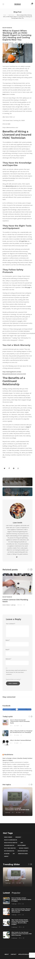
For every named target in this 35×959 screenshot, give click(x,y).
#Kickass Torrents (23, 848)
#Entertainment (22, 845)
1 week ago (13, 903)
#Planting (6, 853)
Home (4, 15)
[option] (17, 589)
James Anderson (6, 605)
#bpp (22, 842)
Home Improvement (17, 480)
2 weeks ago (14, 927)
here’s (4, 94)
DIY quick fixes (23, 241)
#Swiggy (6, 856)
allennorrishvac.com (11, 186)
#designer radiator (9, 845)
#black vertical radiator (10, 842)
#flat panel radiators (10, 848)
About (7, 954)
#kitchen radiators (9, 850)
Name (8, 640)
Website (8, 659)
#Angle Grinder (8, 837)
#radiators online (23, 853)
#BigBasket (18, 837)
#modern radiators (23, 850)
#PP (14, 853)
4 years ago (13, 605)
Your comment (10, 623)
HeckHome (8, 755)
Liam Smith (5, 42)
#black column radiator (10, 839)
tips (23, 490)
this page (27, 287)
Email (7, 649)
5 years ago (7, 812)
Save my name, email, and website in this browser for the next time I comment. (16, 672)
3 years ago (10, 42)
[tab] (6, 893)
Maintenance (11, 15)
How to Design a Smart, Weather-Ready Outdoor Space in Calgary (17, 759)
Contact (13, 954)
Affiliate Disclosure (25, 954)
